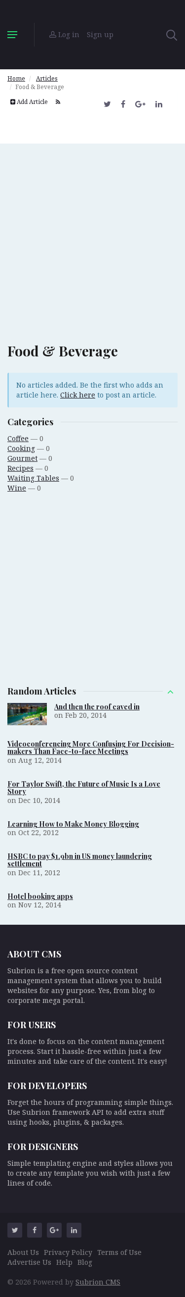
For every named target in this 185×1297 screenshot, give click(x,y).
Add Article (31, 102)
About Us (23, 1252)
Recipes (20, 468)
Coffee (18, 438)
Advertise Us (29, 1262)
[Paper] (92, 35)
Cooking (21, 448)
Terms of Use (119, 1252)
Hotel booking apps (40, 896)
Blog (84, 1262)
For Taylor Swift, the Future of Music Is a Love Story (83, 787)
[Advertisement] (92, 236)
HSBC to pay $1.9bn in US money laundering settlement (79, 859)
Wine (16, 488)
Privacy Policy (68, 1252)
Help (64, 1262)
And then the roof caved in (97, 706)
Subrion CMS (97, 1282)
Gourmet (22, 458)
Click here (77, 394)
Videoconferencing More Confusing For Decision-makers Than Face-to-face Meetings (90, 747)
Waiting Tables (33, 478)
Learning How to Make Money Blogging (73, 824)
